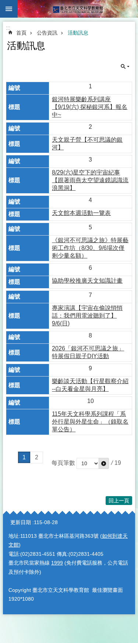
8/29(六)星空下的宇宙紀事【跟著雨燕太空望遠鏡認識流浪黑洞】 (90, 180)
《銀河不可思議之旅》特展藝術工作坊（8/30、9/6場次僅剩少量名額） (90, 248)
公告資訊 (47, 33)
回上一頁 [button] (119, 501)
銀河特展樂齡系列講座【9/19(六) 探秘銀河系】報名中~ (89, 107)
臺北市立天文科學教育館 (78, 9)
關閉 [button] (9, 9)
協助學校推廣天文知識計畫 (87, 281)
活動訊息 (78, 33)
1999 (57, 563)
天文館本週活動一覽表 (81, 213)
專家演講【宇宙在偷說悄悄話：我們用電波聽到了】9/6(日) (87, 315)
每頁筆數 (63, 463)
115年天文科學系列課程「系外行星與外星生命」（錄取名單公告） (90, 421)
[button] (104, 463)
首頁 (21, 33)
